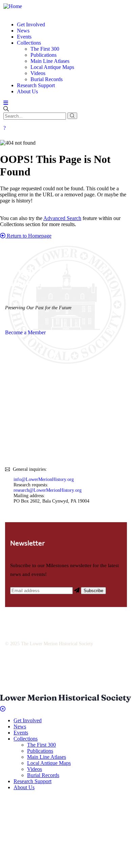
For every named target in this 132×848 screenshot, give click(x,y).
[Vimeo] (115, 667)
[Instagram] (68, 667)
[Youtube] (91, 667)
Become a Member (25, 332)
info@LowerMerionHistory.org (44, 479)
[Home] (12, 6)
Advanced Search (62, 218)
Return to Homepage (28, 236)
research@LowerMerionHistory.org (48, 490)
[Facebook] (45, 667)
